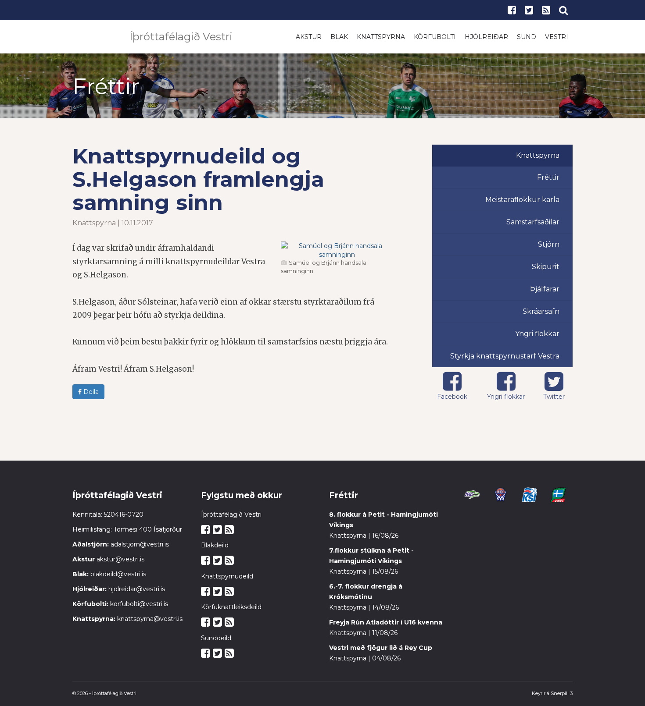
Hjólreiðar (486, 37)
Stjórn (548, 244)
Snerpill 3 (562, 693)
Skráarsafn (541, 311)
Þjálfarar (544, 289)
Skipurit (545, 267)
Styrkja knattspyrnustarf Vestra (504, 356)
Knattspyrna (381, 37)
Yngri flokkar (537, 334)
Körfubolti (435, 37)
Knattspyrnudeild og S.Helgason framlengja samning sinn (198, 179)
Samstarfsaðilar (532, 222)
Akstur (309, 37)
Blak (339, 37)
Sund (526, 37)
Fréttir (548, 177)
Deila (90, 392)
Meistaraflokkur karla (522, 199)
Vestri (556, 37)
